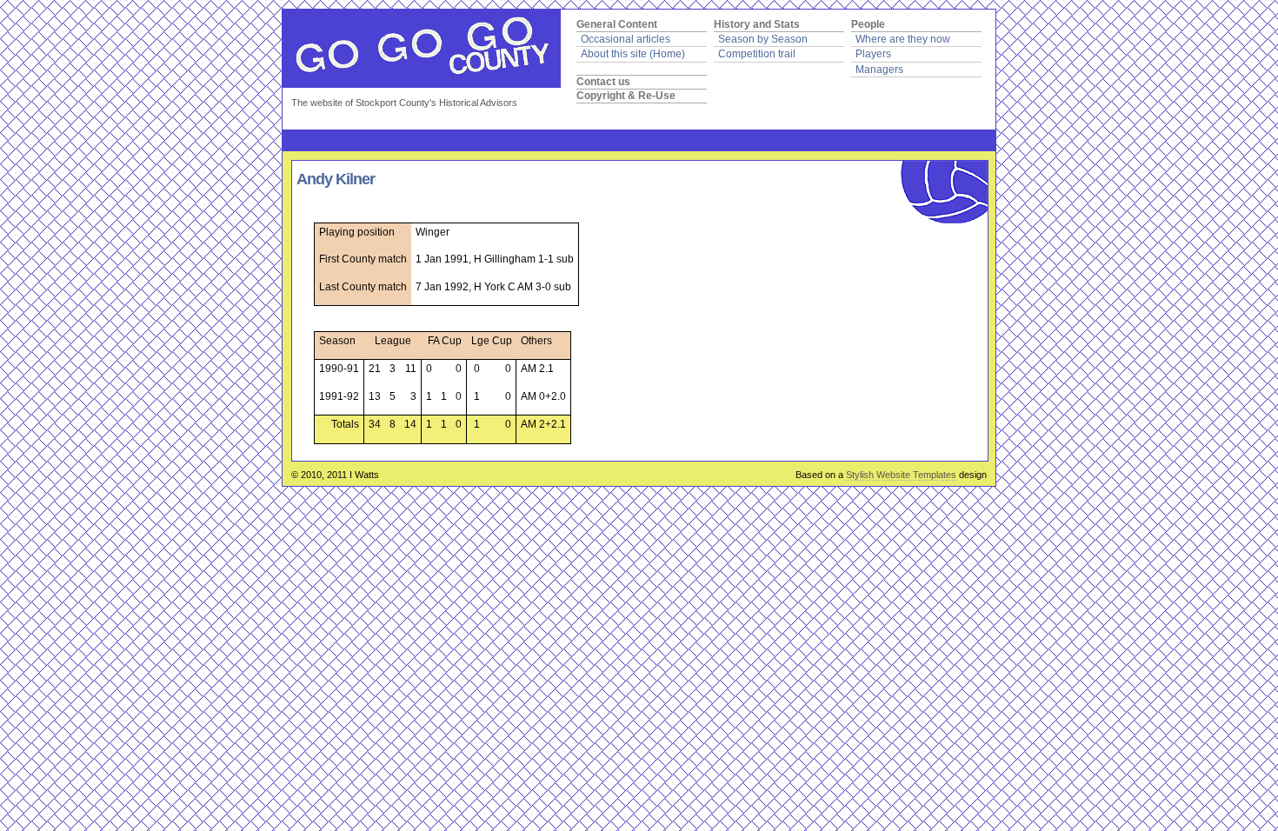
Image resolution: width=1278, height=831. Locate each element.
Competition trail (756, 54)
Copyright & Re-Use (626, 96)
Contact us (603, 82)
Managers (879, 69)
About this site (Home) (633, 54)
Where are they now (902, 39)
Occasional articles (625, 39)
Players (873, 54)
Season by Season (763, 39)
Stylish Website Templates (901, 474)
